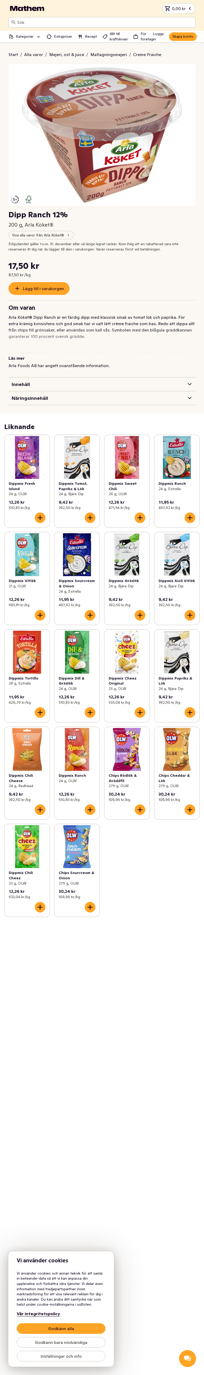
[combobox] (105, 22)
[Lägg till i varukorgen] (40, 517)
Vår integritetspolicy (38, 1313)
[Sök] (13, 22)
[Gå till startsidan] (27, 8)
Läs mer (16, 358)
